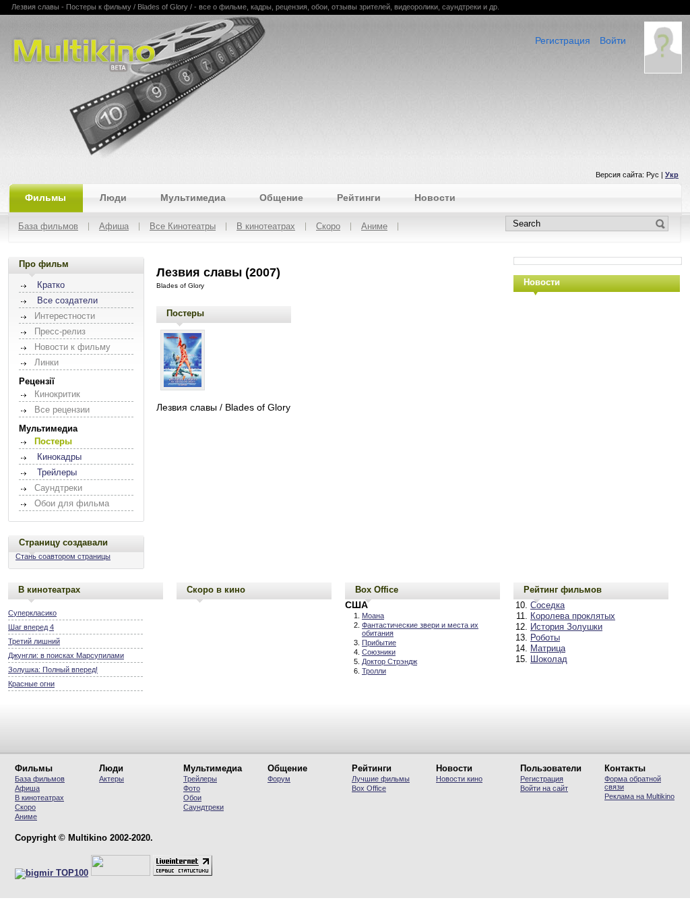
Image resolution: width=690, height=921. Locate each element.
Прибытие (379, 642)
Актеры (111, 779)
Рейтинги (359, 197)
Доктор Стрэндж (389, 661)
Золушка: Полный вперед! (53, 669)
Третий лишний (34, 641)
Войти (613, 40)
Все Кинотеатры (183, 226)
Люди (113, 197)
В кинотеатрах (266, 226)
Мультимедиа (193, 197)
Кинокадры (59, 457)
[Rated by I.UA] (120, 873)
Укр (672, 175)
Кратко (51, 285)
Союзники (379, 652)
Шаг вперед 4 (31, 627)
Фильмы (45, 197)
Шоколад (548, 659)
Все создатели (67, 300)
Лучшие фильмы (381, 779)
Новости (435, 197)
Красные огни (31, 684)
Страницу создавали (63, 542)
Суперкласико (32, 613)
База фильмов (48, 226)
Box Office (376, 590)
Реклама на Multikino (639, 796)
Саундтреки (203, 807)
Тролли (374, 671)
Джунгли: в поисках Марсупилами (66, 655)
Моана (373, 616)
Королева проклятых (572, 616)
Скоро (328, 226)
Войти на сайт (544, 788)
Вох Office (369, 788)
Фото (191, 788)
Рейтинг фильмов (563, 590)
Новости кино (459, 779)
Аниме (374, 226)
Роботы (545, 638)
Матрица (547, 648)
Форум (279, 779)
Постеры (185, 313)
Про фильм (44, 264)
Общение (281, 197)
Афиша (114, 226)
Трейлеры (57, 472)
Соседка (547, 605)
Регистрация (562, 40)
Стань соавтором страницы (63, 556)
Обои (192, 798)
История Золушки (566, 627)
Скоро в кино (216, 590)
